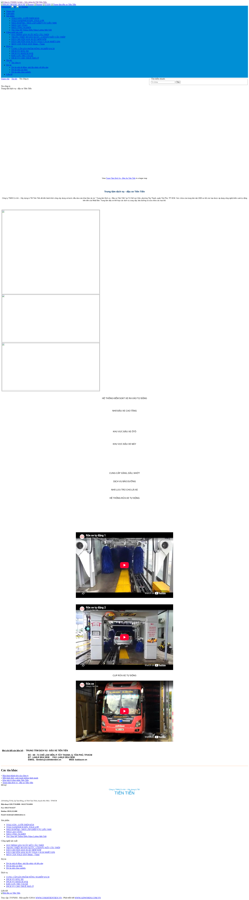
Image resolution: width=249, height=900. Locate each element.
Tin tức (9, 60)
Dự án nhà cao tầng (19, 70)
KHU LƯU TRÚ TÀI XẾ (22, 56)
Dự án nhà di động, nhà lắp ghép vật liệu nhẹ (29, 67)
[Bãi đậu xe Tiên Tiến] (10, 893)
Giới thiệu (10, 13)
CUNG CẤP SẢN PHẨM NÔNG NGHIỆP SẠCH (33, 49)
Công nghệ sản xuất (14, 32)
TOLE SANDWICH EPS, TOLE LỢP (27, 20)
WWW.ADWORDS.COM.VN (88, 898)
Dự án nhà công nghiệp (21, 72)
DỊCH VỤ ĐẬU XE (20, 51)
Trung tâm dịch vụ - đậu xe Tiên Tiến (18, 783)
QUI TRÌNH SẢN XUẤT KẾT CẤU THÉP (30, 35)
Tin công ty (16, 63)
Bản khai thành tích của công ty (16, 776)
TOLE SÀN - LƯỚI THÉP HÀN (25, 18)
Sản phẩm (10, 16)
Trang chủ (10, 11)
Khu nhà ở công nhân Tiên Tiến (16, 780)
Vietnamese (6, 7)
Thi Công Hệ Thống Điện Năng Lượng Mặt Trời (31, 30)
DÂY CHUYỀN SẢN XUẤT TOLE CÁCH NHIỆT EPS (35, 42)
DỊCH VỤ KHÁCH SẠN (22, 53)
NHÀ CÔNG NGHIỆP (21, 27)
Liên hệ (9, 74)
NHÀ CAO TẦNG (19, 25)
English (24, 7)
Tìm (178, 82)
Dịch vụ (9, 46)
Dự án (8, 65)
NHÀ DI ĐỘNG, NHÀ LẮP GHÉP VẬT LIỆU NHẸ (34, 23)
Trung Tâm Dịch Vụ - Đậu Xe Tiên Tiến (120, 178)
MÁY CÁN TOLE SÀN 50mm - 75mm (28, 44)
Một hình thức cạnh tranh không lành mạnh (20, 778)
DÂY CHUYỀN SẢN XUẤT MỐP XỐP (28, 39)
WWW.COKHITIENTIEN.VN (49, 898)
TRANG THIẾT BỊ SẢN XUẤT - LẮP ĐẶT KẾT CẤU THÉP (38, 37)
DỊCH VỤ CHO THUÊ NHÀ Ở (25, 58)
